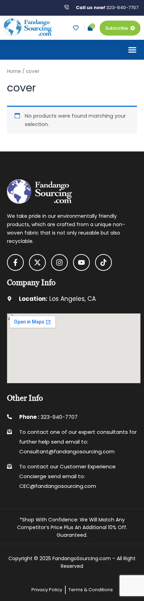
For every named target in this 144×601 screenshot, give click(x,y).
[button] (132, 50)
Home (14, 71)
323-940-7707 (107, 7)
